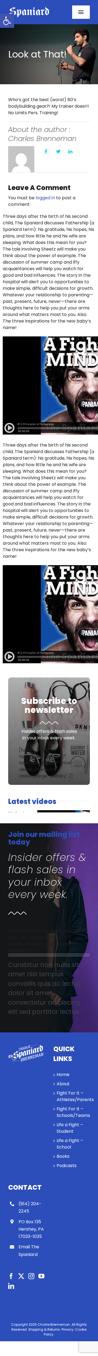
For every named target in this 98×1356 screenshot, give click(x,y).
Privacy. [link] (68, 1329)
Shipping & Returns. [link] (44, 1329)
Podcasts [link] (66, 1165)
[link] (7, 21)
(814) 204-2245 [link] (30, 1207)
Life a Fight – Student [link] (70, 1128)
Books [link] (63, 1156)
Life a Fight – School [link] (70, 1143)
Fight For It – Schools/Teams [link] (72, 1112)
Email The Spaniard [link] (29, 1250)
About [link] (63, 1084)
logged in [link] (45, 198)
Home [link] (63, 1074)
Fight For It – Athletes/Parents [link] (72, 1096)
